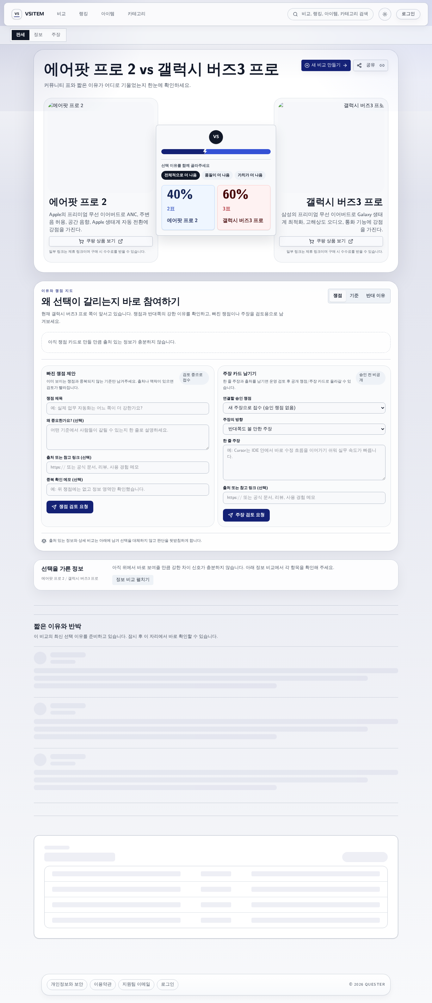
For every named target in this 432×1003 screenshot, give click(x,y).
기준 (354, 295)
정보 (38, 35)
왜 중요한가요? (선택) (65, 421)
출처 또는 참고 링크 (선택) (68, 458)
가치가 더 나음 (250, 175)
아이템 (107, 14)
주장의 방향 (233, 420)
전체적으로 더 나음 (180, 175)
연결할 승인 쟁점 (237, 399)
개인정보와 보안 (67, 984)
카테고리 (136, 14)
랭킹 (83, 14)
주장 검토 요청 (250, 515)
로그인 (408, 14)
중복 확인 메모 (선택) (64, 480)
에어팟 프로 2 (78, 203)
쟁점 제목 (54, 399)
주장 (56, 35)
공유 (370, 65)
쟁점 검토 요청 (73, 507)
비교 (61, 14)
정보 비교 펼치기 (133, 579)
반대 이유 (375, 295)
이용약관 (103, 984)
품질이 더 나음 (217, 175)
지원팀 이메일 (136, 984)
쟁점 (337, 295)
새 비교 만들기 (326, 65)
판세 (20, 35)
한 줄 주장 (231, 441)
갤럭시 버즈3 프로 (344, 203)
